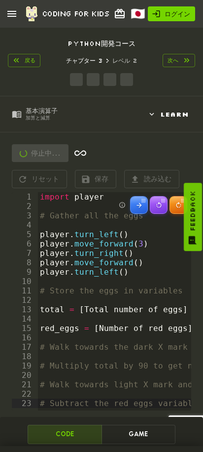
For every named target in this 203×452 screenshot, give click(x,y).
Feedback (192, 211)
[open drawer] (12, 14)
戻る (30, 60)
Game (138, 434)
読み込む (157, 178)
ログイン (177, 14)
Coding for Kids (75, 13)
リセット (45, 178)
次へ (173, 60)
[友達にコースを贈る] (119, 13)
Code (65, 434)
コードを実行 (52, 153)
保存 (101, 178)
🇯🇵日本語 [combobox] (143, 17)
